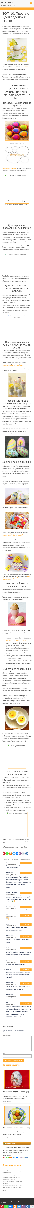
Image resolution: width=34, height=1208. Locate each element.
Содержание (19, 1201)
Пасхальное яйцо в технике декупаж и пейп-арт (17, 1092)
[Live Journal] (23, 853)
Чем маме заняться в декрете (10, 1175)
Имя (4, 1053)
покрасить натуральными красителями (13, 365)
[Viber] (20, 853)
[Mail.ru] (26, 853)
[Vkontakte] (17, 853)
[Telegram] (13, 853)
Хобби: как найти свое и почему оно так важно (12, 1182)
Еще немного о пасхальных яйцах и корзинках (17, 1147)
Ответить (26, 863)
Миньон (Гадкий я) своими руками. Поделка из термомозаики (16, 578)
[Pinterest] (4, 853)
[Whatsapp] (7, 853)
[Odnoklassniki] (10, 853)
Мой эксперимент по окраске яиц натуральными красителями (17, 1128)
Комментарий (7, 1035)
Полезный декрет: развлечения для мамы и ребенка (12, 1171)
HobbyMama (7, 2)
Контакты (3, 1202)
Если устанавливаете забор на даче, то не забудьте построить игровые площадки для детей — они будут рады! (12, 1188)
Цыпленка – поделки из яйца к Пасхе (16, 640)
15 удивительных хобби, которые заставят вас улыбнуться (11, 1178)
